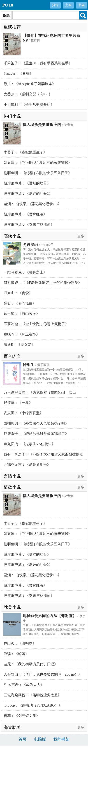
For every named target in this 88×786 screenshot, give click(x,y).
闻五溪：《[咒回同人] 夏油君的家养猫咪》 (38, 162)
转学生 (28, 365)
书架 (81, 5)
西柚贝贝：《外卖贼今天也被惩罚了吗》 (36, 423)
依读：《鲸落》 (16, 654)
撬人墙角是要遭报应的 (42, 125)
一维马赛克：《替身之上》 (25, 272)
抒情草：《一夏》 (18, 403)
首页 (23, 739)
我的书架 (61, 739)
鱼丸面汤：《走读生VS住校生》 (29, 444)
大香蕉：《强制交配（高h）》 (28, 94)
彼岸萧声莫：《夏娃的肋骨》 (27, 183)
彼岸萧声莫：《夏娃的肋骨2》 (28, 193)
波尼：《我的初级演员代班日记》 (31, 664)
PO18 (7, 4)
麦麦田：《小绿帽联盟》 (23, 413)
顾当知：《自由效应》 (22, 313)
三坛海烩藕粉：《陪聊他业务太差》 (32, 695)
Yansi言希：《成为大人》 (24, 685)
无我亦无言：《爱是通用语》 (27, 464)
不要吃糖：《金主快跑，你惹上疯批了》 (36, 324)
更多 (80, 236)
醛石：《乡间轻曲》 (20, 303)
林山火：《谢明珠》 (20, 643)
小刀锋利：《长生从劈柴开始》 (29, 104)
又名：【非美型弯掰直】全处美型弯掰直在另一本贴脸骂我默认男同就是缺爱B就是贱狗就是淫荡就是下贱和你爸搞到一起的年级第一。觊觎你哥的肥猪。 (54, 630)
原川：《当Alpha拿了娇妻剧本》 (30, 84)
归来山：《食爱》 (18, 293)
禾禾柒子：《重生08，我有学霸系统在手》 (38, 63)
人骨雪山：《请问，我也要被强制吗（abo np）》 (43, 674)
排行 (55, 5)
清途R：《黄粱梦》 (19, 344)
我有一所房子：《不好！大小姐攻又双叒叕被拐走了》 (43, 456)
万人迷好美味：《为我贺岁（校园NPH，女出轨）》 (40, 394)
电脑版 (40, 739)
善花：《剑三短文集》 (22, 716)
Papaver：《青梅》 (18, 73)
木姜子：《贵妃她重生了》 (25, 152)
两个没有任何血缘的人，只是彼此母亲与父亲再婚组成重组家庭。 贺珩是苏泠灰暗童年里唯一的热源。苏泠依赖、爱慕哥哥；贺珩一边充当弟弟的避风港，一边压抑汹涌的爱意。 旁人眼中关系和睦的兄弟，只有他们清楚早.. (54, 258)
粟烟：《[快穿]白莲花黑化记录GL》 (32, 204)
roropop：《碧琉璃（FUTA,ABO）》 (33, 705)
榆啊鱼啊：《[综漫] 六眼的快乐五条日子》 (38, 173)
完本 (68, 5)
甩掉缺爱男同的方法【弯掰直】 (49, 616)
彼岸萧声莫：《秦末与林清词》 (29, 224)
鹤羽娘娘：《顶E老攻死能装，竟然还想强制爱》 (43, 283)
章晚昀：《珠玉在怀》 (22, 334)
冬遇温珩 (30, 245)
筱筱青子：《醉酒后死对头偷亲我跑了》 (36, 434)
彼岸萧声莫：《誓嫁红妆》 (25, 214)
